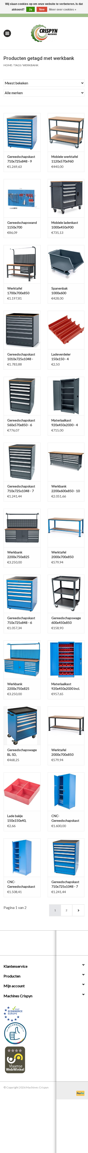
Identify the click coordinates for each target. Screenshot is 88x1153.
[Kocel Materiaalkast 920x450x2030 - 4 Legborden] (66, 396)
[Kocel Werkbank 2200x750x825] (22, 528)
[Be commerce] (44, 1033)
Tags (17, 65)
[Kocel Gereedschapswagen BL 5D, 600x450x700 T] (22, 725)
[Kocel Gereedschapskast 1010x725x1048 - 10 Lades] (22, 330)
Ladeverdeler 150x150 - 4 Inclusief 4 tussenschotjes (62, 356)
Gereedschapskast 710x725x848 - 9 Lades (21, 159)
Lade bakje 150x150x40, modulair (16, 818)
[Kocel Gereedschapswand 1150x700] (22, 198)
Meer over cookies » (62, 9)
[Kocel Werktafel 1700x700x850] (22, 264)
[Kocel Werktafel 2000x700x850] (66, 528)
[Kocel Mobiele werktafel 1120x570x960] (66, 132)
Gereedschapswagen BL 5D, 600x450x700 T (22, 752)
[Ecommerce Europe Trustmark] (44, 1014)
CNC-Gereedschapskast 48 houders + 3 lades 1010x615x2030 (65, 818)
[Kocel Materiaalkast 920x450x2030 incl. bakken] (66, 659)
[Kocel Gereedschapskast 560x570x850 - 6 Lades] (22, 396)
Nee (42, 9)
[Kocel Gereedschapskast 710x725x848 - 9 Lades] (22, 132)
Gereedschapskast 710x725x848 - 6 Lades (21, 620)
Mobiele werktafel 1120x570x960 (64, 159)
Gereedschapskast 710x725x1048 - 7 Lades (21, 488)
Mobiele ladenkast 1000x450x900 (64, 225)
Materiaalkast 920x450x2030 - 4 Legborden (64, 422)
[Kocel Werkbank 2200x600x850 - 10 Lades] (66, 462)
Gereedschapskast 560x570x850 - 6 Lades (21, 422)
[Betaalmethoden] (79, 1093)
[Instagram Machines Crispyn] (52, 944)
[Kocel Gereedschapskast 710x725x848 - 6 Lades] (22, 594)
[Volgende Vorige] (78, 910)
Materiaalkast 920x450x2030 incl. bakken (65, 686)
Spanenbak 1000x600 (59, 290)
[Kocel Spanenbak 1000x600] (66, 264)
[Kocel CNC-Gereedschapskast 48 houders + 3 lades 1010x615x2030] (66, 791)
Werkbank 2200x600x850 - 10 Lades (65, 488)
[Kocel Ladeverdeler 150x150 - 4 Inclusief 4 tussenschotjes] (66, 330)
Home (8, 65)
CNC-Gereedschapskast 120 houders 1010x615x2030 (21, 884)
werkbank (30, 65)
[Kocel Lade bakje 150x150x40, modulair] (22, 791)
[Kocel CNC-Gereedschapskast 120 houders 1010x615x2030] (22, 857)
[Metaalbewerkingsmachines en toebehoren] (51, 33)
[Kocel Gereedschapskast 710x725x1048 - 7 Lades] (22, 462)
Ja (30, 9)
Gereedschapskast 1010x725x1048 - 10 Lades (21, 356)
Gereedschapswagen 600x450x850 (66, 620)
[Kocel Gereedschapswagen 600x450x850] (66, 594)
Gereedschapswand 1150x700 (22, 225)
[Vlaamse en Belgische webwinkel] (44, 1059)
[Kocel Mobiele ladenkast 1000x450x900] (66, 198)
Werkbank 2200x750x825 (18, 554)
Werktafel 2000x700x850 (62, 554)
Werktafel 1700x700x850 (18, 290)
